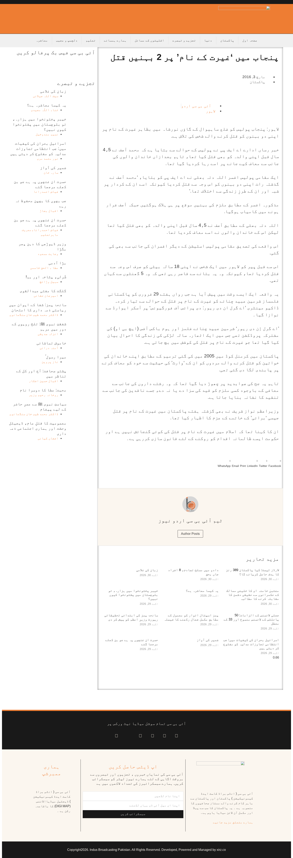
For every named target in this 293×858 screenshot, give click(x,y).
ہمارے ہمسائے (115, 40)
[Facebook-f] (176, 735)
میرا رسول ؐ (55, 357)
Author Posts (190, 533)
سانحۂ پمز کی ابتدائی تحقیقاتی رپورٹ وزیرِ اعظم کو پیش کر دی (131, 617)
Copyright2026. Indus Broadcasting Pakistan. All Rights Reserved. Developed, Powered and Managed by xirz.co (146, 849)
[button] (274, 463)
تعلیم (91, 40)
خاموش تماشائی (51, 343)
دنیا (208, 40)
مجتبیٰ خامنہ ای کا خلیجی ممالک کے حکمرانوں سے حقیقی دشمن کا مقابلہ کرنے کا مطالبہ (252, 595)
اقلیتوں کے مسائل (149, 40)
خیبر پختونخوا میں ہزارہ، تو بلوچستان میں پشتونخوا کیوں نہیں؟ (133, 595)
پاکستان (227, 40)
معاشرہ (42, 40)
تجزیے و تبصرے (184, 40)
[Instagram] (116, 735)
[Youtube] (152, 735)
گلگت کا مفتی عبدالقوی (43, 291)
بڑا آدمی (57, 263)
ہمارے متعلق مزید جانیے (233, 822)
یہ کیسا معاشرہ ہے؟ (202, 591)
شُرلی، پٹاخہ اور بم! (46, 277)
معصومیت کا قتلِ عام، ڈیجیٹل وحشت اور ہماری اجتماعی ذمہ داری (37, 428)
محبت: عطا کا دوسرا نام (43, 390)
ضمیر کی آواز (208, 640)
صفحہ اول (249, 40)
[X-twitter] (164, 735)
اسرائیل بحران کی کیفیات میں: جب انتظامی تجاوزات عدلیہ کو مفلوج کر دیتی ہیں (251, 644)
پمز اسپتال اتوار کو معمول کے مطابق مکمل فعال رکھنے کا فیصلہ (191, 617)
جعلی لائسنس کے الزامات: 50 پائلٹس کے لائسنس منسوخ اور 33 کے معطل (251, 619)
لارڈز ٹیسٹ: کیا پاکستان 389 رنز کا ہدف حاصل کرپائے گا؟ (252, 572)
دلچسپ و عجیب (67, 40)
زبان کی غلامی (147, 570)
